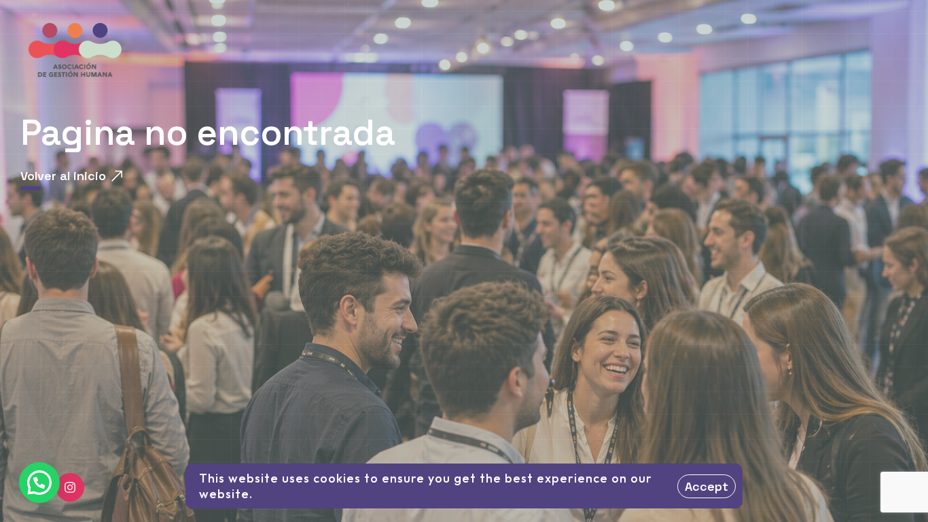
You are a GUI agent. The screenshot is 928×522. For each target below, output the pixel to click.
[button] (39, 482)
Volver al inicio (63, 176)
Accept (706, 486)
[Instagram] (70, 487)
